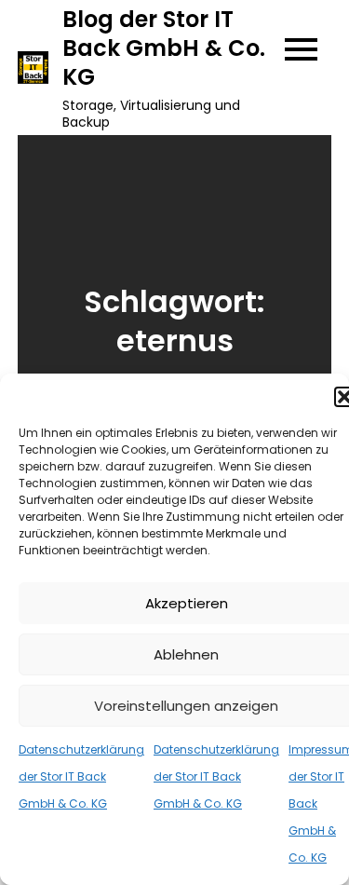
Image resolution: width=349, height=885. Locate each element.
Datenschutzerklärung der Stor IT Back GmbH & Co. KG (81, 776)
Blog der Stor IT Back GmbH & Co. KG (163, 48)
